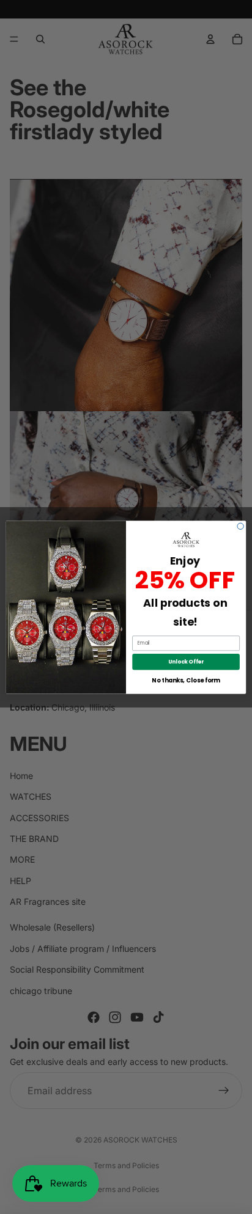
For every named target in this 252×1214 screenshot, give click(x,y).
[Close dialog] (240, 526)
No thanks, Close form (186, 680)
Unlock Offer (186, 661)
